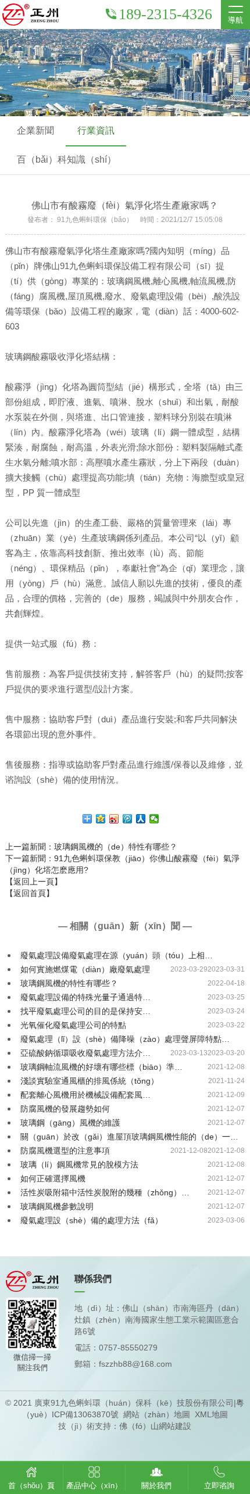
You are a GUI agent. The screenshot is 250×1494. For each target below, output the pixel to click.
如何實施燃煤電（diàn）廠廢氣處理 (85, 969)
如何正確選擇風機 (52, 1178)
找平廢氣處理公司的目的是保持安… (85, 1011)
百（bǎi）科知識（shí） (66, 159)
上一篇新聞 (91, 846)
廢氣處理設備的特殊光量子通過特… (85, 997)
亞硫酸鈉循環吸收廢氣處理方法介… (85, 1053)
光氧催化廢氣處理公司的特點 (73, 1025)
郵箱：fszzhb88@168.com (123, 1363)
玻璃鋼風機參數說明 (57, 1206)
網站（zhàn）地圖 (156, 1414)
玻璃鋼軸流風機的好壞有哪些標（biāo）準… (101, 1067)
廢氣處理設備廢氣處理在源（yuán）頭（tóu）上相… (116, 955)
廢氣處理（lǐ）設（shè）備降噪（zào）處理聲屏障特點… (125, 1039)
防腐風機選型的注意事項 (65, 1150)
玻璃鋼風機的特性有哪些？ (69, 983)
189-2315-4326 (165, 14)
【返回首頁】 (29, 893)
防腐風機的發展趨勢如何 (65, 1108)
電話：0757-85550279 (116, 1347)
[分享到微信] (154, 818)
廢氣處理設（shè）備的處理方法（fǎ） (91, 1220)
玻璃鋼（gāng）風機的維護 (70, 1122)
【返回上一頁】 (33, 881)
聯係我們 (93, 1279)
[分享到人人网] (141, 818)
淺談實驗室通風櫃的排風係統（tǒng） (89, 1080)
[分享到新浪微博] (114, 818)
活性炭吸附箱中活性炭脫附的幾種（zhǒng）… (105, 1192)
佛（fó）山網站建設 (155, 1426)
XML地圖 (211, 1414)
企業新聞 (35, 130)
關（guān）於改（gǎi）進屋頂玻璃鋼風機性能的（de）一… (129, 1136)
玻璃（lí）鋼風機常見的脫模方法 (79, 1164)
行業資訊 (96, 130)
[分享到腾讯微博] (128, 818)
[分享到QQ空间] (101, 818)
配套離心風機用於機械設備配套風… (85, 1094)
